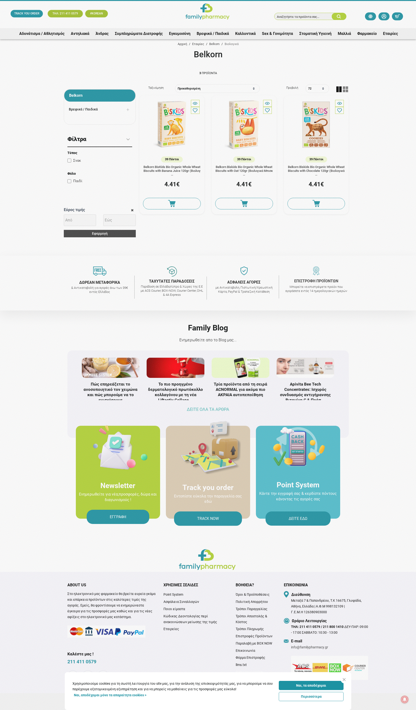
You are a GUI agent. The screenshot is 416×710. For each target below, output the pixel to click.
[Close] (344, 679)
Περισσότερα (311, 696)
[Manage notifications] (405, 699)
